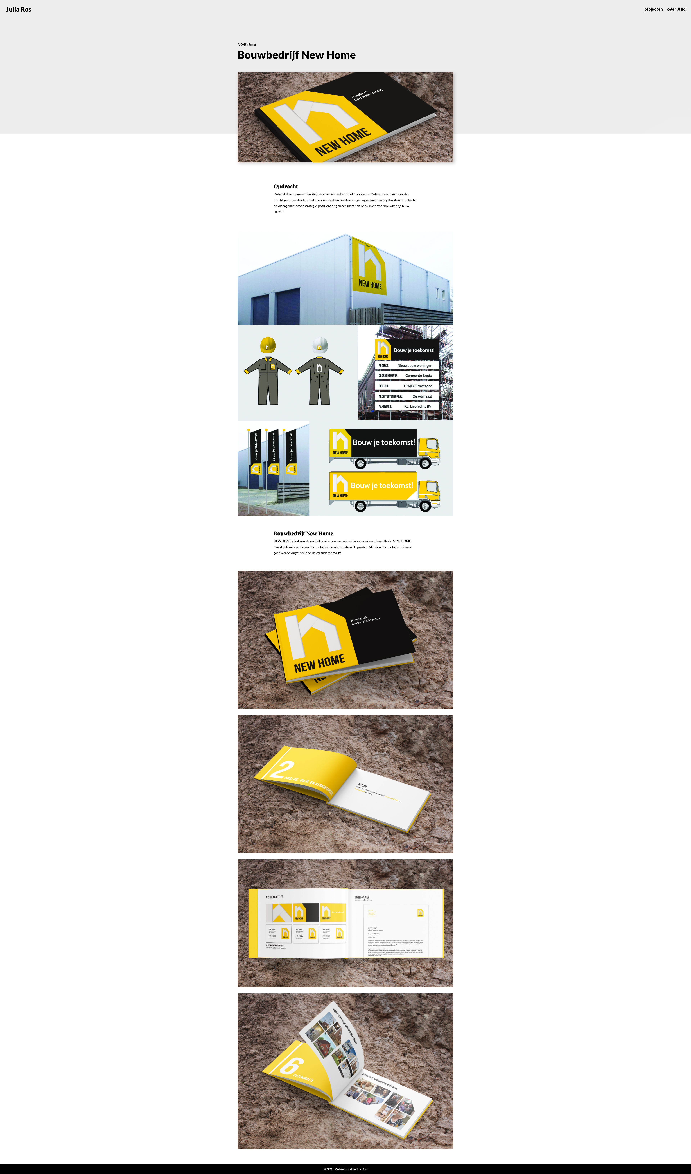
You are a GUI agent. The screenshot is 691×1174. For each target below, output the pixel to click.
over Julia (676, 10)
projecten (653, 10)
